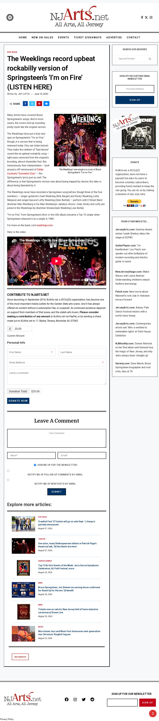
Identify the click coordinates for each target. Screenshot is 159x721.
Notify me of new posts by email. (56, 484)
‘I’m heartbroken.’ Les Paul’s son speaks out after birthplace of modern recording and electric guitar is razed (131, 253)
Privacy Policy (7, 719)
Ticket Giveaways (88, 37)
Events (63, 37)
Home (23, 37)
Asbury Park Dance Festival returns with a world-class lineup (132, 311)
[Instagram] (151, 17)
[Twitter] (146, 17)
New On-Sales (42, 37)
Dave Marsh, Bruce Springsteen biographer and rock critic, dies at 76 (133, 367)
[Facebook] (142, 17)
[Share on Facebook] (25, 103)
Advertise (114, 37)
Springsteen (20, 657)
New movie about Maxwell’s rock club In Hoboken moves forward (132, 295)
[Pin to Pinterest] (39, 103)
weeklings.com (44, 225)
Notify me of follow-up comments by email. (55, 474)
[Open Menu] (10, 17)
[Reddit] (92, 699)
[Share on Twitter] (32, 103)
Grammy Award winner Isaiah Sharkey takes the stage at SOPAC (133, 233)
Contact (133, 37)
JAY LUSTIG (24, 94)
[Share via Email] (46, 103)
